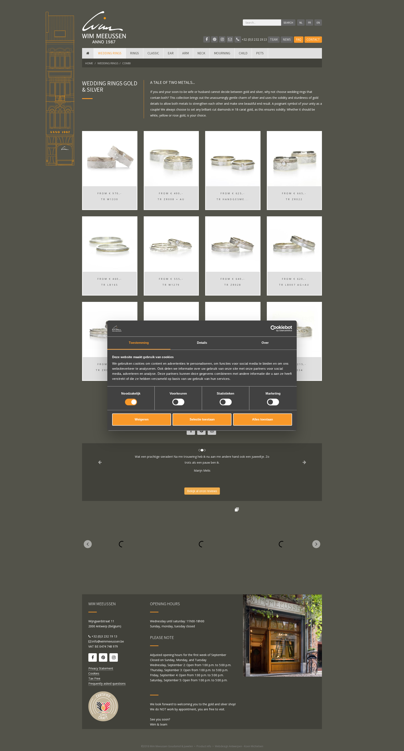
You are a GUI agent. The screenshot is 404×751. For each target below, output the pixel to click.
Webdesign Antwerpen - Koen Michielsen (239, 746)
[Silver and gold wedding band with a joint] (294, 244)
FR (309, 22)
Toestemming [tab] (139, 343)
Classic (153, 53)
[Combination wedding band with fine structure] (109, 158)
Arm (185, 53)
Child (243, 53)
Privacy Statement (100, 668)
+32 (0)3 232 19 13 (254, 39)
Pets (260, 53)
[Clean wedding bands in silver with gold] (232, 244)
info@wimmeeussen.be (108, 641)
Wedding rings (109, 53)
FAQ (298, 39)
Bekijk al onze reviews (202, 491)
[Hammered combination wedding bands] (171, 158)
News (287, 39)
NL (300, 22)
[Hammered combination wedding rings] (232, 158)
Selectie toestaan (202, 419)
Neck (201, 53)
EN (318, 22)
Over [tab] (265, 343)
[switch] (178, 402)
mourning (222, 53)
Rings (134, 53)
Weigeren (142, 419)
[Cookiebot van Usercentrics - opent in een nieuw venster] (273, 328)
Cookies (93, 673)
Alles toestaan (262, 419)
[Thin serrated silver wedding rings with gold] (171, 244)
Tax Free (94, 678)
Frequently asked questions (107, 683)
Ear (171, 53)
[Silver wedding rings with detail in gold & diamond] (294, 158)
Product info (204, 746)
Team (274, 39)
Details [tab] (202, 343)
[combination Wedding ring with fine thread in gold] (109, 244)
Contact (313, 39)
